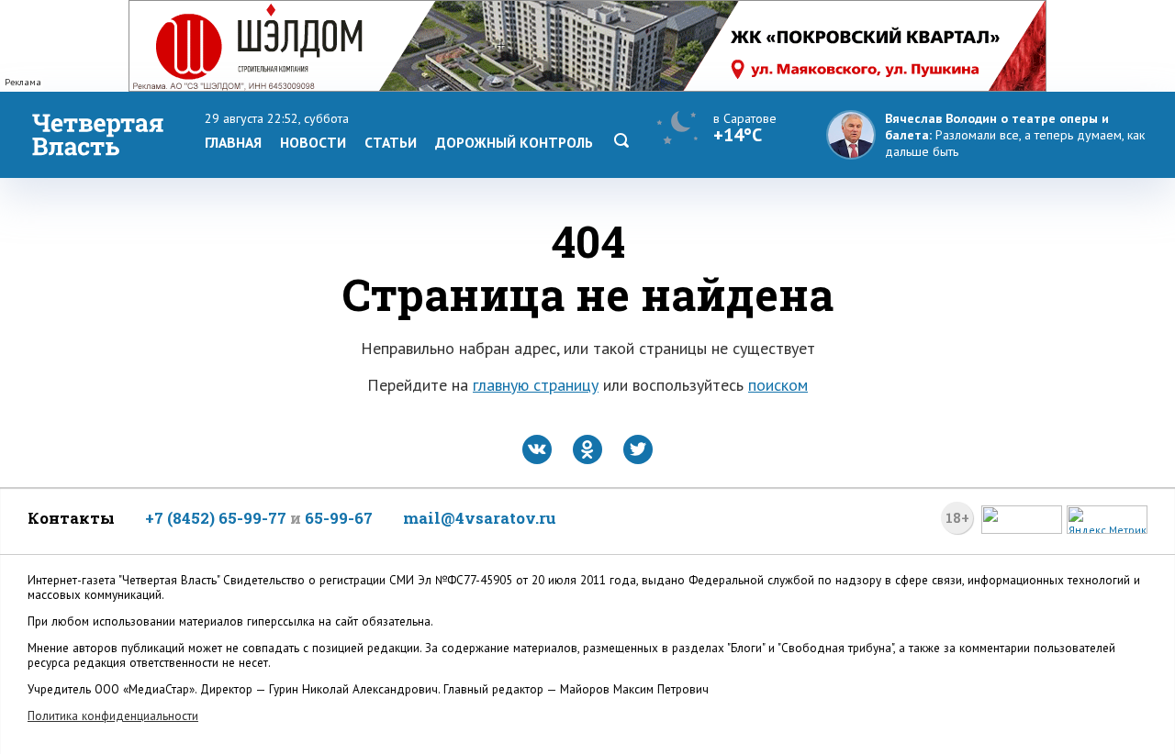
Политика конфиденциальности (113, 716)
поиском (778, 384)
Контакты (71, 517)
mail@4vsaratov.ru (479, 517)
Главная (233, 142)
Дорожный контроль (514, 142)
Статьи (390, 142)
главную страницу (536, 384)
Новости (313, 142)
